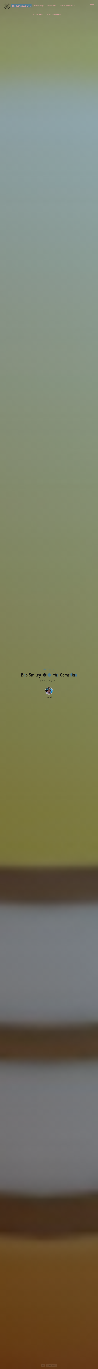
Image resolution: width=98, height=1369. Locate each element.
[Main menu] (92, 5)
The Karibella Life (21, 5)
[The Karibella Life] (7, 5)
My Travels (48, 669)
